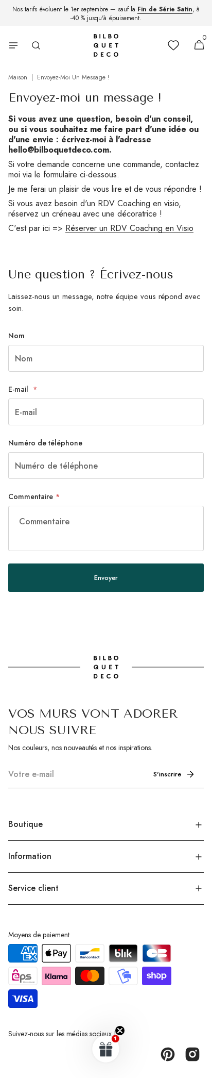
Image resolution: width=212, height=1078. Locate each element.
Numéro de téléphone (45, 443)
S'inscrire (167, 774)
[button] (13, 45)
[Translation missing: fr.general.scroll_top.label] (199, 1065)
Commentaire (30, 496)
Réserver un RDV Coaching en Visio (129, 228)
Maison (17, 77)
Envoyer (106, 578)
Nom (16, 335)
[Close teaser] (120, 1030)
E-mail (19, 389)
